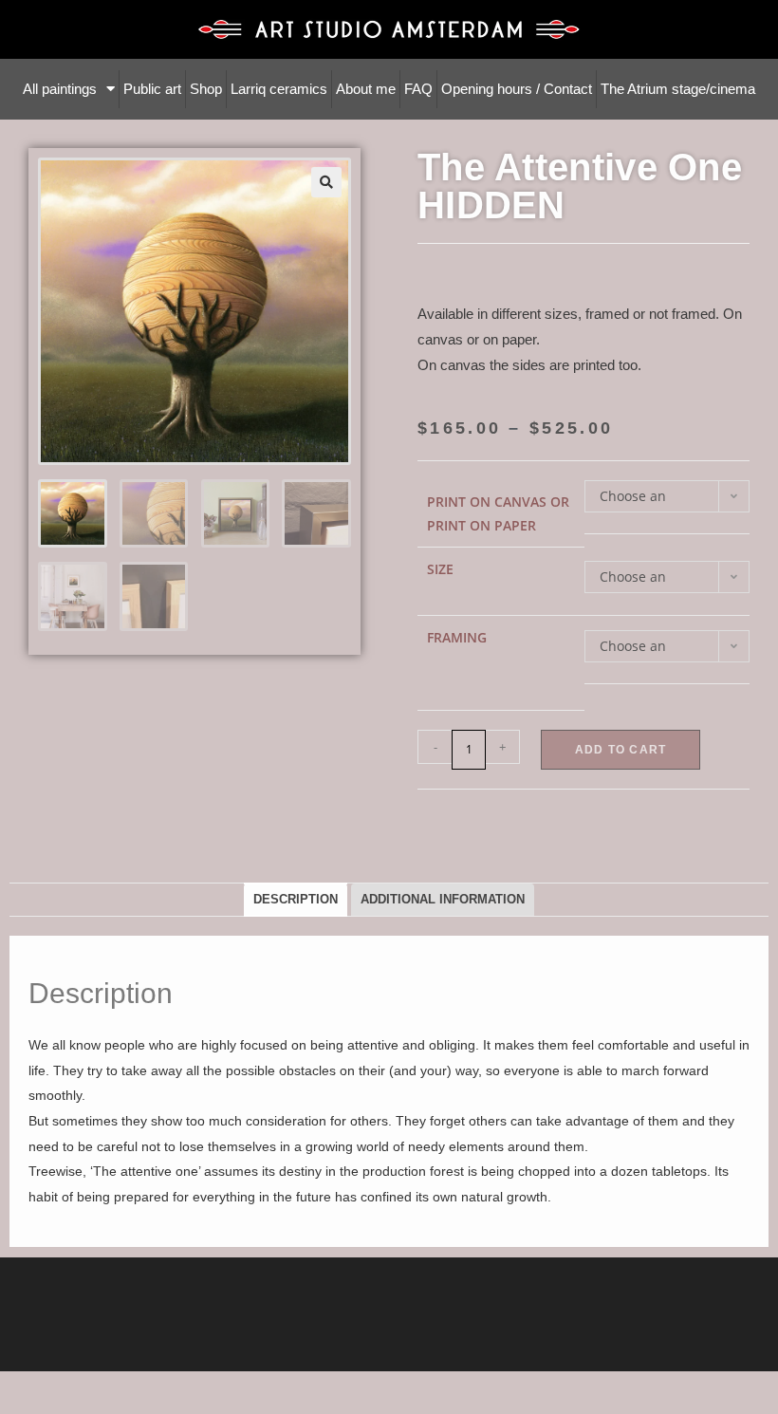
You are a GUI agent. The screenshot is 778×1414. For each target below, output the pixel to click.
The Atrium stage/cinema (678, 89)
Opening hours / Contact (516, 89)
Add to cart (620, 749)
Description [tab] (295, 899)
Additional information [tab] (443, 899)
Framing (457, 637)
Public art (152, 89)
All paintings (60, 89)
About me (366, 89)
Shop (206, 89)
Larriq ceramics (279, 89)
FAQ (418, 89)
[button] (326, 182)
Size (440, 569)
